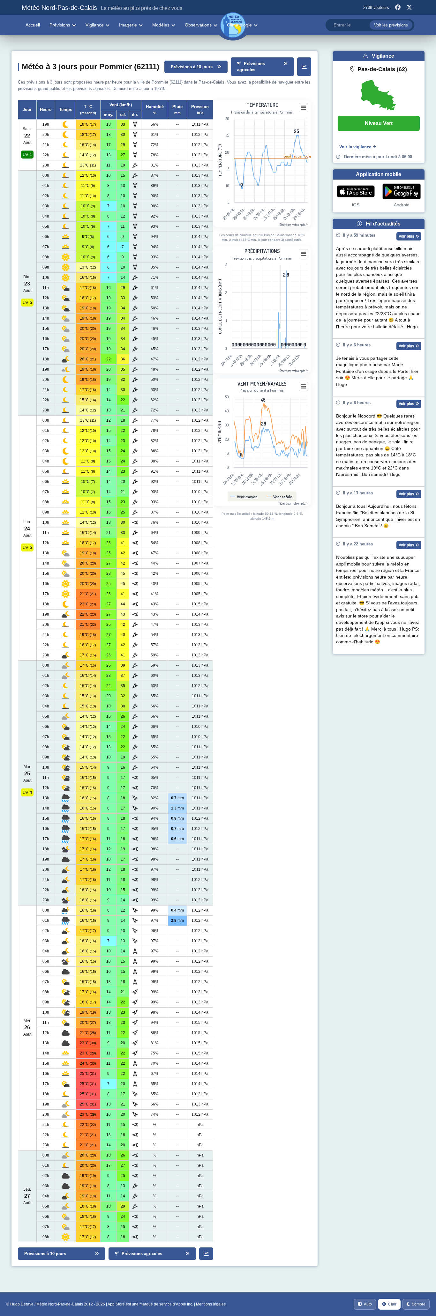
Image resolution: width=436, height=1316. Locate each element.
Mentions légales (211, 1304)
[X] (409, 7)
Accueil (33, 24)
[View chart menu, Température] (303, 107)
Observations (198, 24)
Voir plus (407, 236)
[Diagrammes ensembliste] (304, 66)
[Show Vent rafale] (279, 496)
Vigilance (95, 24)
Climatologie (239, 24)
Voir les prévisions (391, 25)
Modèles (160, 24)
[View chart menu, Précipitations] (303, 253)
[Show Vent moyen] (244, 496)
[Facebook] (398, 7)
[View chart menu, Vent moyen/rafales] (303, 386)
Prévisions (59, 24)
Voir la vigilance (355, 146)
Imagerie (128, 24)
